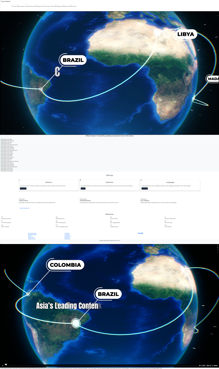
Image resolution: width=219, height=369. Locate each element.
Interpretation (68, 236)
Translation (67, 233)
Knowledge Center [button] (60, 6)
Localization (67, 234)
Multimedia (67, 237)
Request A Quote (67, 6)
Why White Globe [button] (39, 6)
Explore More (67, 238)
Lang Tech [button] (53, 6)
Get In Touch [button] (73, 6)
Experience (144, 188)
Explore (83, 188)
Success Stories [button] (47, 6)
